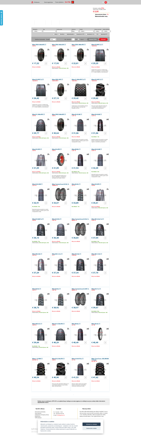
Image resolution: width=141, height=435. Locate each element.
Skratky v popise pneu (67, 22)
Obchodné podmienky (40, 411)
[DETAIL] (41, 54)
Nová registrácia (48, 2)
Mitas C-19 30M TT (37, 358)
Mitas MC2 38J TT (37, 254)
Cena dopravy (38, 413)
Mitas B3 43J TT (95, 323)
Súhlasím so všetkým (91, 424)
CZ (103, 2)
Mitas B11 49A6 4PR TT (38, 114)
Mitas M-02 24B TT (96, 149)
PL (108, 2)
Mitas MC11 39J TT (96, 254)
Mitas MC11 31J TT (57, 254)
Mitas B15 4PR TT (37, 149)
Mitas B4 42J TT (56, 288)
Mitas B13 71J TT (96, 288)
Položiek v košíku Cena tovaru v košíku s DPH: (99, 9)
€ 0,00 (96, 11)
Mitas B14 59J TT (56, 219)
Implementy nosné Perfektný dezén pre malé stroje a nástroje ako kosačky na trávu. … (80, 107)
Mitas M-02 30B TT (37, 184)
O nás (48, 22)
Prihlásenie (36, 2)
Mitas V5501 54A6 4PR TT (39, 44)
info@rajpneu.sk (61, 415)
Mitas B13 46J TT (76, 254)
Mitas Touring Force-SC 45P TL (80, 288)
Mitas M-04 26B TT (96, 114)
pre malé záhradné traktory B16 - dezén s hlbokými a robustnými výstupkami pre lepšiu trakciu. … (59, 177)
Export (82, 39)
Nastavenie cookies (91, 428)
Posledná (77, 394)
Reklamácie (37, 416)
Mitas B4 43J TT (76, 184)
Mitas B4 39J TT (36, 288)
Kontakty (103, 22)
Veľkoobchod (94, 22)
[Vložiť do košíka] (48, 63)
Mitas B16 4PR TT (57, 149)
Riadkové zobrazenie (40, 39)
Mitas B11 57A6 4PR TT (58, 323)
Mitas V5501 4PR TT (57, 79)
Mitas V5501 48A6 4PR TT (79, 44)
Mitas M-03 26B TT (77, 114)
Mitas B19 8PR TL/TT (97, 44)
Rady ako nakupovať (82, 22)
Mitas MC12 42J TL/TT (97, 219)
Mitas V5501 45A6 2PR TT (59, 44)
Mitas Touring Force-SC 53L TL (60, 184)
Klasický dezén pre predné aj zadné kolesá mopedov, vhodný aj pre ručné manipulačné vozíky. (80, 140)
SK (105, 2)
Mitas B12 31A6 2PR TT (58, 358)
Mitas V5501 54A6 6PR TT (59, 114)
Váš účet (55, 22)
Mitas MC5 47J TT (37, 323)
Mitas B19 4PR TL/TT (38, 79)
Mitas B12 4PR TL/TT (97, 79)
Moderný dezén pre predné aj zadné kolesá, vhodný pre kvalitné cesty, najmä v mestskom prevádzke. (99, 140)
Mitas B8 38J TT (76, 149)
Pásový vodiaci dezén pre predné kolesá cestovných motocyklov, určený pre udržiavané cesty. (79, 385)
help (63, 29)
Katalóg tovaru (40, 22)
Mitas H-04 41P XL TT (78, 358)
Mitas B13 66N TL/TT (38, 219)
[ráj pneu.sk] (42, 12)
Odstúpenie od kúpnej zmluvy (42, 414)
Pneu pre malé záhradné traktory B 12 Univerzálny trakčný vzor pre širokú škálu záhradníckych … (99, 107)
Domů (32, 22)
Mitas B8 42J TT (76, 323)
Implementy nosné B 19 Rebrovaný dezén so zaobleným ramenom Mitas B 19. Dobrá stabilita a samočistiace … (99, 71)
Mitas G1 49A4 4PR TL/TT (79, 79)
